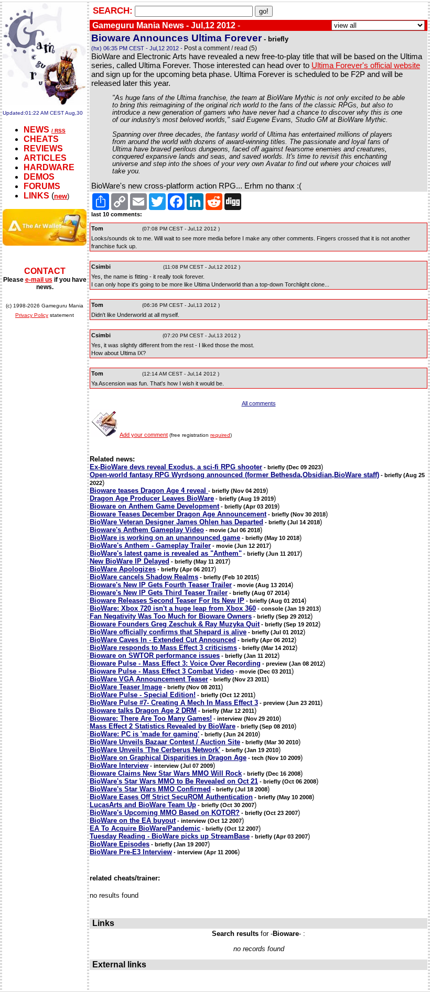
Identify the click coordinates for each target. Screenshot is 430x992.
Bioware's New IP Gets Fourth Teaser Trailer (161, 585)
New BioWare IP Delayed (129, 561)
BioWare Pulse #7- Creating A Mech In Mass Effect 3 (174, 703)
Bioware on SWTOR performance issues (155, 655)
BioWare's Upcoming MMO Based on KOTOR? (165, 813)
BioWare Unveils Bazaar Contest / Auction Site (165, 742)
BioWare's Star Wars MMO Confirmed (150, 789)
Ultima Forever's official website (365, 65)
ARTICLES (45, 157)
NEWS (36, 129)
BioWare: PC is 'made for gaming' (144, 734)
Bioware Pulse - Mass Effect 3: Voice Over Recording (175, 663)
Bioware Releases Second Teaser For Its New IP (167, 600)
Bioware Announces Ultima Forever (176, 37)
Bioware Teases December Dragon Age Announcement (178, 514)
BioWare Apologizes (123, 569)
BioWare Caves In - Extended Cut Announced (163, 640)
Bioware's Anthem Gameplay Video (147, 530)
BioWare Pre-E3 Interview (131, 852)
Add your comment (144, 435)
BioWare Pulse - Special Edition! (143, 695)
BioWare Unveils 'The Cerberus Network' (155, 750)
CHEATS (41, 139)
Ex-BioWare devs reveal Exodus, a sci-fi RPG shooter (176, 467)
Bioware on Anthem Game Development (154, 506)
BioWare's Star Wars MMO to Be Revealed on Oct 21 (174, 781)
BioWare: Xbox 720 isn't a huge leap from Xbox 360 (173, 608)
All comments (259, 403)
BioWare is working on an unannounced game (165, 538)
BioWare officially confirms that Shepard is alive (168, 632)
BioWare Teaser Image (126, 687)
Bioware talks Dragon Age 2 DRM (143, 710)
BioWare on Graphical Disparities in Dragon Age (168, 758)
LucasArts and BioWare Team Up (143, 805)
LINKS (36, 195)
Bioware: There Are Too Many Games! (151, 718)
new (60, 196)
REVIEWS (43, 148)
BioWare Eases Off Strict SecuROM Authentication (171, 797)
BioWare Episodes (119, 844)
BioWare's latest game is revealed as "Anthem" (166, 553)
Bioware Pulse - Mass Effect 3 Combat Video (162, 671)
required (220, 435)
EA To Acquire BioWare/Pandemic (145, 828)
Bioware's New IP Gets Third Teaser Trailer (159, 593)
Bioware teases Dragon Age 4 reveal (149, 490)
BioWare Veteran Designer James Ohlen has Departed (176, 522)
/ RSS (58, 131)
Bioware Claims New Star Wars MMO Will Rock (166, 773)
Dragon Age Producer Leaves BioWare (152, 498)
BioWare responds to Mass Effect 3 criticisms (163, 648)
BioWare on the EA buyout (133, 820)
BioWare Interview (119, 765)
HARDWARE (49, 167)
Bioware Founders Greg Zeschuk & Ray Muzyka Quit (175, 624)
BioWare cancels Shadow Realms (144, 577)
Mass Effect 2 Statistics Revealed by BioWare (162, 726)
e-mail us (38, 279)
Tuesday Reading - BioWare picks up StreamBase (170, 836)
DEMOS (39, 176)
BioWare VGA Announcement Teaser (149, 679)
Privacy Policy (31, 315)
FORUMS (42, 186)
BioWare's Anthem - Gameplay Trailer (150, 545)
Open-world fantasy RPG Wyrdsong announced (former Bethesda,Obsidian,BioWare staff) (234, 475)
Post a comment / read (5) (220, 48)
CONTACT (45, 271)
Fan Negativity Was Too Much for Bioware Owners (171, 616)
